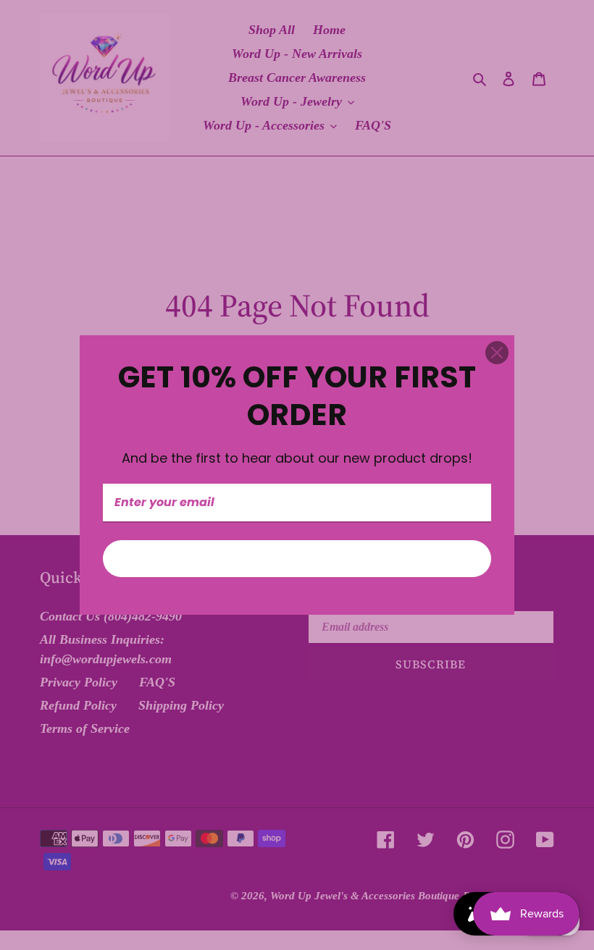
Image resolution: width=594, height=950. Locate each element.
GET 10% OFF (297, 558)
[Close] (497, 352)
